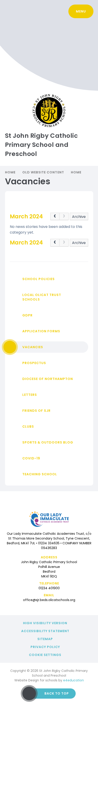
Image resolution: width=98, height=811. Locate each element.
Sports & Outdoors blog (47, 442)
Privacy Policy (45, 647)
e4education (73, 680)
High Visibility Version (45, 623)
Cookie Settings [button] (45, 655)
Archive (79, 216)
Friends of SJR (36, 410)
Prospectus (34, 363)
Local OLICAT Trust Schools (41, 297)
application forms (41, 331)
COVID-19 (31, 458)
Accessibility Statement (45, 631)
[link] (64, 216)
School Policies (38, 279)
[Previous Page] (54, 216)
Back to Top (56, 693)
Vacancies (32, 347)
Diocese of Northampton (47, 379)
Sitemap (45, 639)
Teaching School (39, 474)
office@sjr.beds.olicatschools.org (49, 600)
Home (10, 172)
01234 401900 (49, 588)
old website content (43, 172)
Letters (29, 394)
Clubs (28, 426)
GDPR (27, 315)
